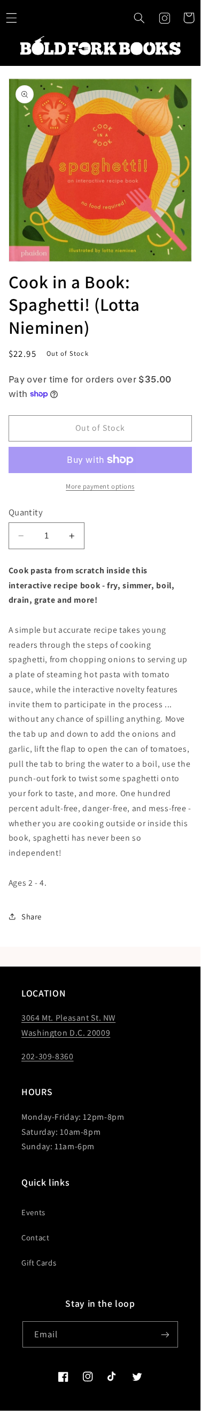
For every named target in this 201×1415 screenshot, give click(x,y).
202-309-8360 (47, 1056)
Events (33, 1212)
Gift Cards (38, 1262)
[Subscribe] (165, 1334)
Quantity (26, 512)
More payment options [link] (100, 486)
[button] (139, 17)
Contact (35, 1237)
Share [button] (31, 916)
